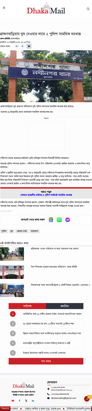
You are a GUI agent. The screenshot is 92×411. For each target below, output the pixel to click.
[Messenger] (67, 219)
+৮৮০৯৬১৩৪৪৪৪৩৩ (60, 394)
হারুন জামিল (29, 395)
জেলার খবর (22, 231)
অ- (23, 46)
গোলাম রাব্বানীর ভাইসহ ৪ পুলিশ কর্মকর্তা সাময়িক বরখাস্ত (46, 195)
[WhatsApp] (59, 220)
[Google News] (51, 219)
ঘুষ (11, 231)
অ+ (17, 46)
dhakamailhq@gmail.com (63, 398)
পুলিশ (3, 231)
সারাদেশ (34, 231)
